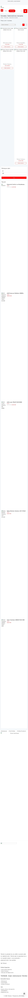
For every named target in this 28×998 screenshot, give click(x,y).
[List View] (26, 25)
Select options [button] (7, 46)
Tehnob (10, 995)
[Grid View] (23, 25)
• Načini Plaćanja (4, 971)
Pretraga (12, 10)
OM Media (21, 995)
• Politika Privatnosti (5, 984)
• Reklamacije (4, 981)
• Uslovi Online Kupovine (6, 969)
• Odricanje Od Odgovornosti (7, 972)
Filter (14, 177)
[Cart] (25, 11)
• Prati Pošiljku (4, 982)
